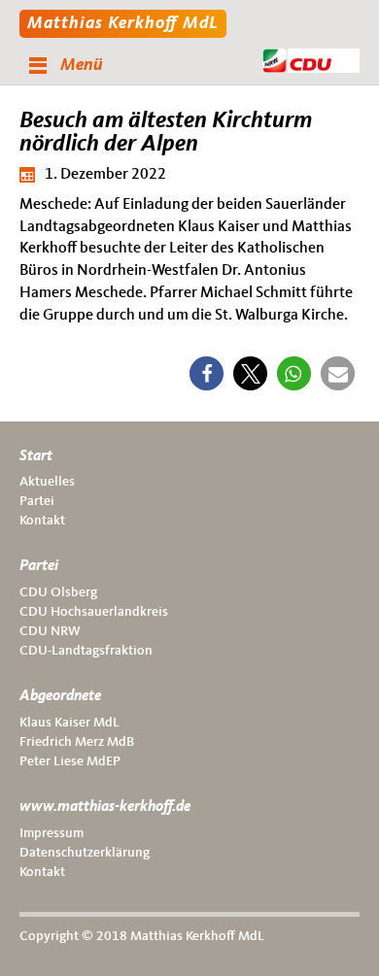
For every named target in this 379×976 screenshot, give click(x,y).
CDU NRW (50, 631)
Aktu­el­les (47, 481)
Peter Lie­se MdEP (70, 761)
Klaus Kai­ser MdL (69, 722)
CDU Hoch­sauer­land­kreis (93, 612)
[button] (207, 373)
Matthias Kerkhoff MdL (123, 23)
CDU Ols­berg (58, 592)
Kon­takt (42, 520)
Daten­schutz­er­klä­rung (84, 852)
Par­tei (36, 501)
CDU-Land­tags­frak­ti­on (86, 650)
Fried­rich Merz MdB (76, 742)
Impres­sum (51, 833)
